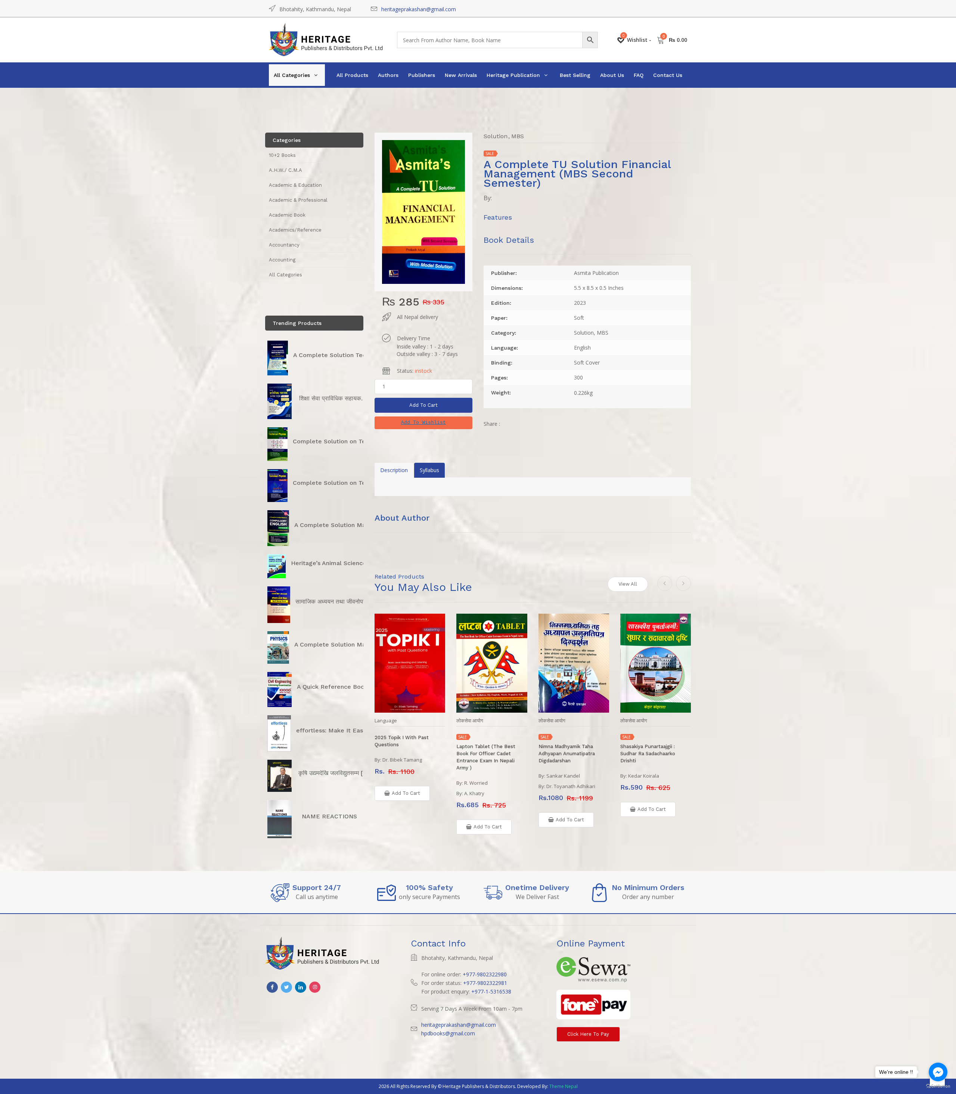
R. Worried (476, 783)
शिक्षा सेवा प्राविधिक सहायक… (332, 398)
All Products (352, 75)
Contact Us (667, 75)
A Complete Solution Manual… (338, 525)
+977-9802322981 (485, 982)
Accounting (282, 260)
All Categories (292, 75)
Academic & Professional (298, 200)
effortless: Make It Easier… (335, 730)
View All (627, 584)
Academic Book (287, 215)
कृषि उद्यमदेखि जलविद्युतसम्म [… (333, 773)
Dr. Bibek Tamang (402, 759)
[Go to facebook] (938, 1072)
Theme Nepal (563, 1086)
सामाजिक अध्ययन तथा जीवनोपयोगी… (336, 601)
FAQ (638, 75)
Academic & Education (295, 185)
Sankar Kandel (563, 775)
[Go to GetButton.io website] (938, 1086)
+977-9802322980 (485, 974)
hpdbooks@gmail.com (448, 1033)
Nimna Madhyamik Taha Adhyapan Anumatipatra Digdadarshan (566, 753)
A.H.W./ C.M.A (285, 170)
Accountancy (284, 245)
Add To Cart (423, 405)
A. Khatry (474, 793)
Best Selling (575, 75)
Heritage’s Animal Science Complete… (347, 563)
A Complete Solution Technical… (340, 355)
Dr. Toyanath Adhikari (570, 786)
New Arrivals (461, 75)
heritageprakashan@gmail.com (418, 9)
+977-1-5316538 (491, 991)
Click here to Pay (588, 1034)
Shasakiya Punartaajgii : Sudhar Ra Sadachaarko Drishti (647, 753)
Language (386, 720)
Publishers (421, 75)
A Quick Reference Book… (335, 686)
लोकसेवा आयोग (469, 720)
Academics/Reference (295, 230)
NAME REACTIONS (329, 816)
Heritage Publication (513, 75)
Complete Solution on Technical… (342, 441)
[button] (423, 422)
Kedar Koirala (643, 775)
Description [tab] (394, 470)
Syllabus (429, 470)
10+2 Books (282, 155)
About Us (612, 75)
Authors (388, 75)
